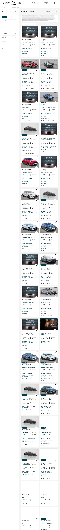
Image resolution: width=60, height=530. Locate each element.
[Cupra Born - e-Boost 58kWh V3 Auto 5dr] (49, 165)
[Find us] (57, 3)
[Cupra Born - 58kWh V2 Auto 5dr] (49, 35)
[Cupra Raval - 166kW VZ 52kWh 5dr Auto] (30, 518)
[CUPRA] (13, 3)
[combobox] (9, 20)
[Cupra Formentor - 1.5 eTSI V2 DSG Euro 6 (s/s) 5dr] (30, 295)
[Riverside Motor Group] (6, 3)
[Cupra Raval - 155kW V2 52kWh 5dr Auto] (30, 490)
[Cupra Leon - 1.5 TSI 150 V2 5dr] (30, 198)
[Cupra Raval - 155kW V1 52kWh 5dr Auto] (49, 328)
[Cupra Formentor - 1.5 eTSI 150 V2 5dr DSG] (30, 263)
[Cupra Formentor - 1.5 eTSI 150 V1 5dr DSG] (49, 263)
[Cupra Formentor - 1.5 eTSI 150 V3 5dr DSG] (30, 360)
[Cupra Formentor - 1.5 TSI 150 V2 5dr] (30, 230)
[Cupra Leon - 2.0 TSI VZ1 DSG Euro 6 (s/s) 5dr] (49, 100)
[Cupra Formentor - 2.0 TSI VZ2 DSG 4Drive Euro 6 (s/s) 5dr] (49, 295)
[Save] (36, 41)
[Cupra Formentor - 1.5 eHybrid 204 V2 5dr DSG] (49, 518)
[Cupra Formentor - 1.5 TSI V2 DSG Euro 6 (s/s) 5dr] (30, 68)
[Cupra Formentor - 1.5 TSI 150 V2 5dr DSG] (30, 165)
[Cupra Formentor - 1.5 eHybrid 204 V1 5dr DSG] (49, 458)
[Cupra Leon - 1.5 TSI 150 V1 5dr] (49, 490)
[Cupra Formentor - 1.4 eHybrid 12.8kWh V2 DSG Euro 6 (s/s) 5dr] (30, 100)
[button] (35, 27)
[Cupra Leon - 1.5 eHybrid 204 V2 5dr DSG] (49, 393)
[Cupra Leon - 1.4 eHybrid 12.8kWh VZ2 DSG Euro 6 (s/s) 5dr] (49, 133)
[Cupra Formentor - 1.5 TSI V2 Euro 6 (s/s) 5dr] (30, 35)
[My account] (55, 3)
